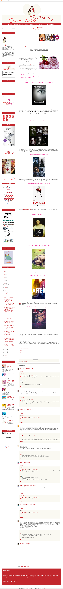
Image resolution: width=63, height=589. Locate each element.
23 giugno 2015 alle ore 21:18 (35, 532)
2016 (4, 281)
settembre (6, 289)
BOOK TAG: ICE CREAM (8, 317)
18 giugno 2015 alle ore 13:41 (27, 425)
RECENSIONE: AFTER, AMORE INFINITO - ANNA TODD (10, 389)
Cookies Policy (18, 572)
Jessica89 (21, 409)
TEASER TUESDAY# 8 (8, 323)
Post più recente (20, 562)
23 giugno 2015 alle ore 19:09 (27, 520)
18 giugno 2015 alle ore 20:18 (35, 454)
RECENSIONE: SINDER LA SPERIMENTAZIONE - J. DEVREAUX (8, 300)
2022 (4, 272)
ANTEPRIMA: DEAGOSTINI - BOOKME (9, 328)
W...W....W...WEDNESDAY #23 (9, 306)
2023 (4, 271)
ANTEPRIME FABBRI (7, 318)
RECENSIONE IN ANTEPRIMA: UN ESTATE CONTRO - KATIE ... (9, 311)
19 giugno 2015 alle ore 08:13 (30, 475)
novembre (6, 286)
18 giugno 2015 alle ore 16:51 (27, 445)
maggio (5, 349)
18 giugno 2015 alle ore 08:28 (32, 390)
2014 (4, 357)
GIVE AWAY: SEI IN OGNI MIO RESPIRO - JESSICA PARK (10, 365)
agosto (5, 290)
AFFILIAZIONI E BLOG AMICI (10, 421)
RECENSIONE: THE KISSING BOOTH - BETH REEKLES (11, 397)
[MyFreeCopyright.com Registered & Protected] (8, 447)
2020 (4, 275)
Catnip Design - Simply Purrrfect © (12, 580)
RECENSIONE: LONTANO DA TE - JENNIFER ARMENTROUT (9, 332)
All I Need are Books (22, 352)
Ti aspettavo (49, 272)
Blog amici (46, 24)
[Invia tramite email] (33, 359)
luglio (5, 292)
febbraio (5, 354)
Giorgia (21, 462)
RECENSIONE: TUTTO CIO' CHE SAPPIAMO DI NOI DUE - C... (9, 314)
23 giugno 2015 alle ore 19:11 (27, 543)
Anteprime (21, 24)
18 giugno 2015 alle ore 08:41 (35, 375)
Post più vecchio (57, 562)
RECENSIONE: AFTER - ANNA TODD (9, 326)
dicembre (6, 284)
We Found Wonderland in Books (24, 348)
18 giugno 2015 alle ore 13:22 (28, 409)
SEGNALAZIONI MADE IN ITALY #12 (8, 347)
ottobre (5, 287)
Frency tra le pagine (25, 375)
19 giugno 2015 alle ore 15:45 (31, 485)
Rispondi (21, 371)
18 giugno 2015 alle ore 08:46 (35, 399)
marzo (5, 352)
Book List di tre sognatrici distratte (30, 64)
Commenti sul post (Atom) (25, 566)
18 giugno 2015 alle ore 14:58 (35, 417)
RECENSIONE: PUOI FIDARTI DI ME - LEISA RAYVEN (9, 322)
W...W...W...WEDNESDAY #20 (9, 343)
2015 (4, 283)
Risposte (22, 373)
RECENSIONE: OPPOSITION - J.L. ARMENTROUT (9, 295)
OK (44, 588)
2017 (4, 280)
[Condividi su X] (35, 359)
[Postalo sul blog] (34, 359)
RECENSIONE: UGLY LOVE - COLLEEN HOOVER (10, 413)
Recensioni (16, 24)
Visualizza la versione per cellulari (39, 563)
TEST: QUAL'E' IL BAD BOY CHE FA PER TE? (8, 336)
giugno (5, 293)
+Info (41, 588)
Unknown (21, 425)
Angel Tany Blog (22, 350)
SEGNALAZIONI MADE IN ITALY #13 (8, 298)
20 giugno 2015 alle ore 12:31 (35, 497)
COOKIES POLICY (52, 24)
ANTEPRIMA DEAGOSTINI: (8, 341)
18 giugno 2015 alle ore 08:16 (30, 368)
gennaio (5, 355)
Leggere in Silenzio (23, 504)
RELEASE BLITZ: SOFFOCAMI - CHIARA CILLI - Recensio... (9, 345)
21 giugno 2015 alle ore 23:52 (35, 512)
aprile (5, 351)
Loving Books (21, 345)
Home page (10, 24)
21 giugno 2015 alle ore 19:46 (31, 504)
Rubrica (26, 361)
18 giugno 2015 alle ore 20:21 (35, 469)
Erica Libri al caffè (23, 485)
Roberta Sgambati (23, 368)
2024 (4, 269)
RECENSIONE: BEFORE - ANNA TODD (11, 405)
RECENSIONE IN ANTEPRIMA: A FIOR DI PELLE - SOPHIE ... (9, 339)
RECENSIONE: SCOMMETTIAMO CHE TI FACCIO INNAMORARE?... (9, 303)
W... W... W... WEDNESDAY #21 (9, 329)
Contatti (40, 24)
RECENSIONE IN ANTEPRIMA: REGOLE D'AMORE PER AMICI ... (9, 308)
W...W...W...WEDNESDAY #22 (9, 320)
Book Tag (23, 361)
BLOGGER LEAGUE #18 (8, 334)
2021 (4, 274)
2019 (4, 277)
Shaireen (21, 520)
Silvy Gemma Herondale (24, 390)
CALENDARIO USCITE (33, 24)
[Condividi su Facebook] (36, 359)
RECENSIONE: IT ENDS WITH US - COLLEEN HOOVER (10, 381)
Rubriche (26, 24)
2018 (4, 278)
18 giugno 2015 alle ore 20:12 (27, 462)
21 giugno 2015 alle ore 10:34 (33, 380)
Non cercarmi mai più (27, 209)
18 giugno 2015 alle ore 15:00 (35, 435)
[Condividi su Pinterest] (37, 359)
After (53, 301)
